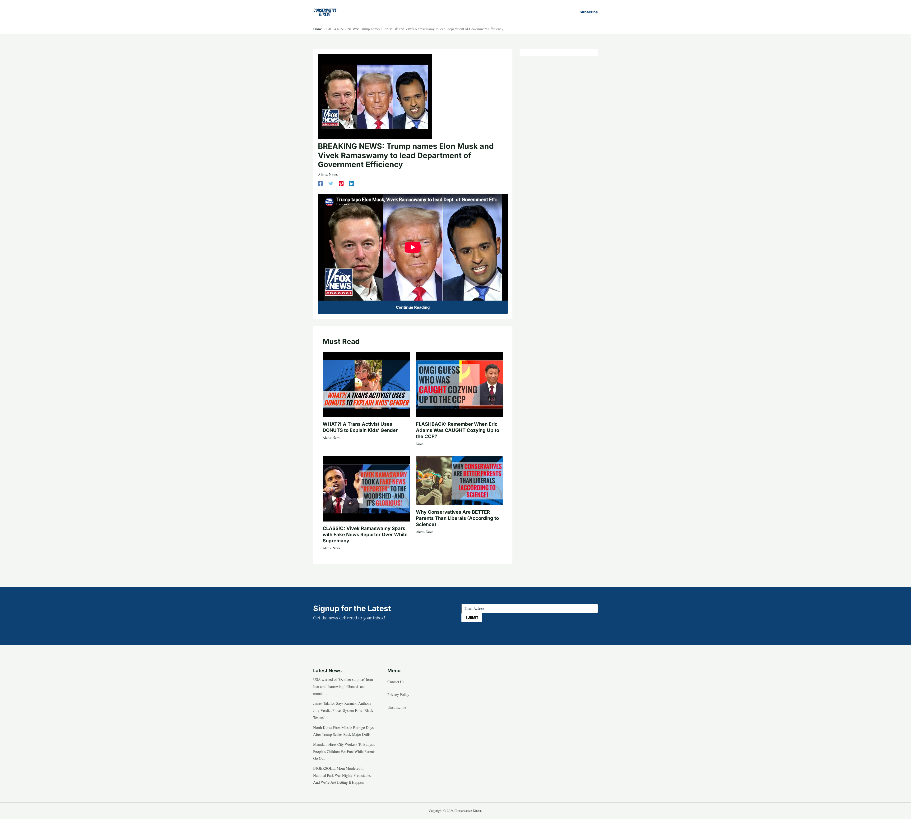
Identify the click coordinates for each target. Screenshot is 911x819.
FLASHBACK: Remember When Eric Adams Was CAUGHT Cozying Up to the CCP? (457, 430)
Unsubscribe (396, 707)
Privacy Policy (398, 694)
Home (317, 28)
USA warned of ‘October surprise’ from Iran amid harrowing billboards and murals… (343, 686)
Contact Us (395, 681)
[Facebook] (320, 183)
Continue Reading (413, 307)
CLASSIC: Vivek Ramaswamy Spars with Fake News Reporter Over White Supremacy (365, 535)
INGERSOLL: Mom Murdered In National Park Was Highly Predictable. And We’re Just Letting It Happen (342, 775)
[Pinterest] (341, 183)
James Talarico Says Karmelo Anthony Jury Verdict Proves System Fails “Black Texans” (343, 710)
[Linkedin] (351, 183)
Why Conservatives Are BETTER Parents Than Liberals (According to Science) (457, 518)
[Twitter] (330, 183)
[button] (589, 12)
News (333, 174)
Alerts (322, 174)
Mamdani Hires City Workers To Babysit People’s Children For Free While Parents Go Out (344, 751)
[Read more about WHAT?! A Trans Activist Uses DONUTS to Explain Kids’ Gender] (366, 383)
